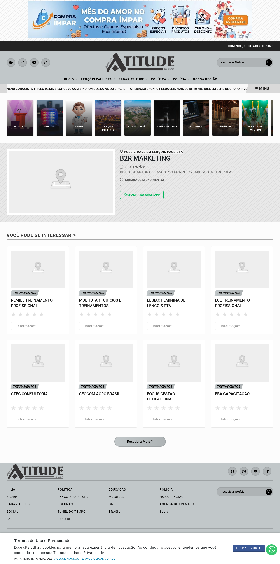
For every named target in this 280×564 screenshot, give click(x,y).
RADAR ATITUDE (19, 504)
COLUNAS (65, 504)
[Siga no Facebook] (11, 62)
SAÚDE (12, 497)
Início (71, 79)
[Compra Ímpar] (140, 19)
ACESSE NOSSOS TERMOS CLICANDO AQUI (85, 558)
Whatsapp (143, 194)
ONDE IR (115, 504)
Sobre (164, 511)
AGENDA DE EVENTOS (177, 504)
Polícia (181, 79)
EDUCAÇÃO (117, 489)
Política (160, 79)
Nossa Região (205, 79)
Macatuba (116, 497)
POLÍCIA (166, 489)
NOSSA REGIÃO (172, 497)
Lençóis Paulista (98, 79)
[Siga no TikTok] (45, 62)
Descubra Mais (138, 441)
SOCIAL (12, 511)
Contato (64, 519)
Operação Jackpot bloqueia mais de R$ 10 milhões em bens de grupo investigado (191, 89)
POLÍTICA (65, 489)
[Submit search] (269, 62)
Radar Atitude (133, 79)
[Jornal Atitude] (140, 62)
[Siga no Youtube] (34, 62)
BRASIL (114, 511)
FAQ (10, 519)
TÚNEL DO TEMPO (72, 511)
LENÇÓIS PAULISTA (73, 497)
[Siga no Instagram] (22, 62)
